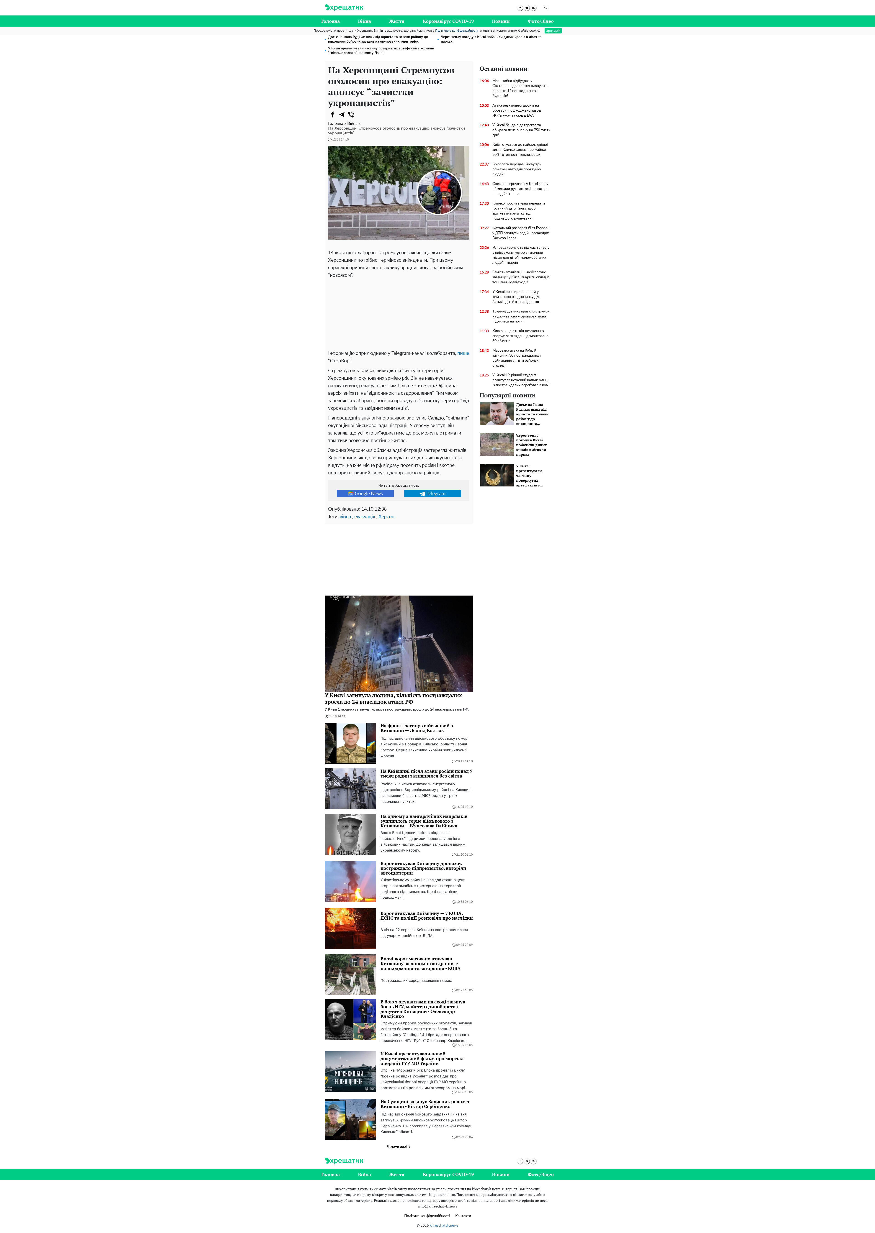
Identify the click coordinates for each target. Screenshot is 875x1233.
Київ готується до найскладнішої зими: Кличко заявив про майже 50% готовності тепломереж (520, 149)
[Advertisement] (398, 313)
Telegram (436, 493)
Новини (501, 21)
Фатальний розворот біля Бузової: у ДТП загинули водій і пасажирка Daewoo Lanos (521, 233)
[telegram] (527, 8)
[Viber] (350, 114)
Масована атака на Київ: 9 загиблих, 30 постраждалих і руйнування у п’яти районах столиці (516, 358)
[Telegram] (341, 114)
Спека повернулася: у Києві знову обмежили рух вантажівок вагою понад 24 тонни (520, 189)
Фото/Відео (541, 21)
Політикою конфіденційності (456, 30)
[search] (546, 8)
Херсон (386, 516)
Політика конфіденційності (427, 1216)
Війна (364, 21)
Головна (330, 21)
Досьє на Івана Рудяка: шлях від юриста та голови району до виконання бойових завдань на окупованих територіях (378, 39)
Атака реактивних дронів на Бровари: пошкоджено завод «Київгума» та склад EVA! (516, 110)
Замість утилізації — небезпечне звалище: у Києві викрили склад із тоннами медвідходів (520, 277)
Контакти (463, 1216)
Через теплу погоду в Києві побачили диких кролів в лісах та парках (491, 39)
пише (463, 353)
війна (345, 516)
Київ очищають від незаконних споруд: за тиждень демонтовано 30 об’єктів (520, 336)
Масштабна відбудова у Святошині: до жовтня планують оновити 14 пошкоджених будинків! (519, 88)
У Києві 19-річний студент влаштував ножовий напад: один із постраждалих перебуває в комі (520, 380)
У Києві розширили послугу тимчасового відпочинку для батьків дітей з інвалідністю (516, 297)
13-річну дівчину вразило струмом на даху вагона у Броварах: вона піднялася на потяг (521, 316)
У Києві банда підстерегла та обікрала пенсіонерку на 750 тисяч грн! (521, 130)
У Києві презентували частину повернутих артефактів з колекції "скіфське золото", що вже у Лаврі (381, 51)
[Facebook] (332, 114)
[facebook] (520, 8)
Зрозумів (553, 31)
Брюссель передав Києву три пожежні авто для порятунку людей (516, 169)
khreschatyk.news (444, 1225)
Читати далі (397, 1147)
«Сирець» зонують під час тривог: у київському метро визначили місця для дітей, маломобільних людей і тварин (520, 255)
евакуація (364, 516)
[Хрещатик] (344, 7)
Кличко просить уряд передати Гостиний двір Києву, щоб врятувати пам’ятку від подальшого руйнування (518, 211)
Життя (396, 21)
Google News (369, 493)
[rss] (533, 8)
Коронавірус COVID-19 (448, 21)
